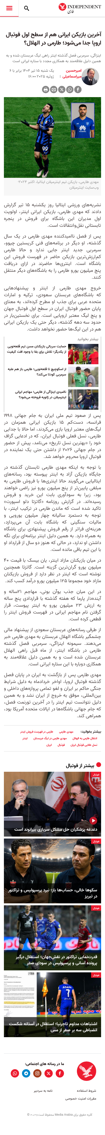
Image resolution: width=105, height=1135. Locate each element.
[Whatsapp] (70, 89)
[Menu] (9, 8)
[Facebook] (78, 89)
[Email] (53, 89)
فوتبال (61, 745)
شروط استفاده (86, 1091)
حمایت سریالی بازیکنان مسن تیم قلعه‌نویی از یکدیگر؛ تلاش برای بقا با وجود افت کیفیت (36, 349)
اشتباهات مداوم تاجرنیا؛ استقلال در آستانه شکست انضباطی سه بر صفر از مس (53, 1027)
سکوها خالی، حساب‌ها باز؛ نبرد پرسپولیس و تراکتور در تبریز (52, 893)
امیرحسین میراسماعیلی (72, 74)
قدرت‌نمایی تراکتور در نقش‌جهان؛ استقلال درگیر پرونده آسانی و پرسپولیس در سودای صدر (56, 960)
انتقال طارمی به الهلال (85, 738)
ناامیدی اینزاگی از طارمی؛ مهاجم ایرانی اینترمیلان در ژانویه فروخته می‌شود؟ (40, 394)
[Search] (26, 8)
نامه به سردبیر (43, 1091)
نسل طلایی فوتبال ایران (84, 745)
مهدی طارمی (66, 731)
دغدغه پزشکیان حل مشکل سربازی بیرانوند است (55, 830)
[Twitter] (61, 89)
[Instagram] (37, 1073)
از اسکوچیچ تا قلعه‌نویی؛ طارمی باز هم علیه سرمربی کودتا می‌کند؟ (37, 372)
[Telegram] (26, 1073)
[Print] (45, 89)
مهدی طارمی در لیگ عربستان (50, 738)
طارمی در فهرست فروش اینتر (36, 731)
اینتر (25, 738)
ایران (49, 745)
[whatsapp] (15, 1073)
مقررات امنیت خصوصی (80, 1098)
